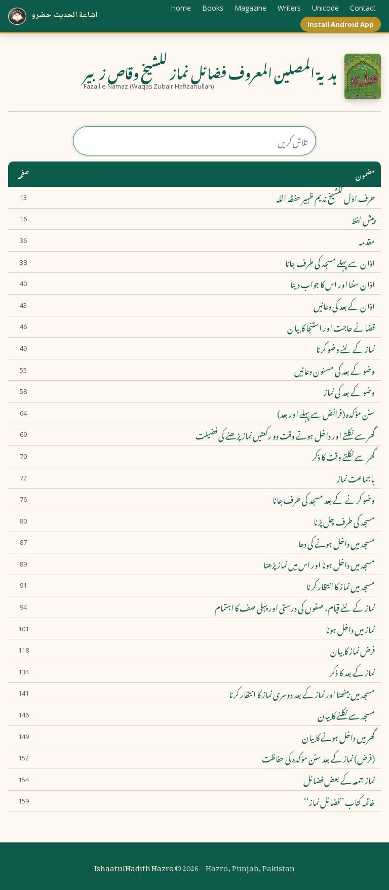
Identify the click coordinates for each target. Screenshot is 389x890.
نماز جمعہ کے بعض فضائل (339, 779)
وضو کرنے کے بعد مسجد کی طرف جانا (324, 499)
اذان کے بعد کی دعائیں (344, 305)
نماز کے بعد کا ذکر (352, 671)
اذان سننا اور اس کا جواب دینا (332, 283)
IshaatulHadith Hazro (134, 866)
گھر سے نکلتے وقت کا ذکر (343, 456)
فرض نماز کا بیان (352, 650)
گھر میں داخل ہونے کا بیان (338, 736)
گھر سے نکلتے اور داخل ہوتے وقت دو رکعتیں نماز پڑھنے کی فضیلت (285, 434)
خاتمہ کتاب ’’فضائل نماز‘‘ (339, 801)
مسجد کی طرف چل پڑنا (344, 521)
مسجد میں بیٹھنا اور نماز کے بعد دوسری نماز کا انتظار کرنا (302, 693)
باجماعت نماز (356, 477)
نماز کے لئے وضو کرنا (345, 348)
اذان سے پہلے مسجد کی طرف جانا (330, 262)
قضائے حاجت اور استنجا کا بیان (331, 327)
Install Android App (340, 24)
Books (212, 8)
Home (181, 8)
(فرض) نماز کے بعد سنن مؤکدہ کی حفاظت (318, 757)
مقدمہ (367, 240)
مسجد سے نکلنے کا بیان (346, 714)
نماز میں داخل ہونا (350, 628)
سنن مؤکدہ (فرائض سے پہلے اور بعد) (326, 413)
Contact (363, 8)
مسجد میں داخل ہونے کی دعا (336, 542)
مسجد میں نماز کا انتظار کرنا (340, 585)
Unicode (325, 8)
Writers (289, 8)
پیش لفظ (363, 219)
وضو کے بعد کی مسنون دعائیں (334, 370)
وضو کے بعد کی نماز (349, 391)
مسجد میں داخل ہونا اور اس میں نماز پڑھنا (319, 564)
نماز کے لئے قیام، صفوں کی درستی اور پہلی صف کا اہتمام (295, 607)
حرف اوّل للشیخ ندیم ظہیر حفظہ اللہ (325, 197)
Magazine (250, 8)
